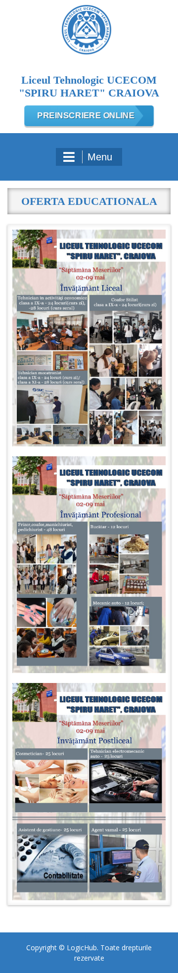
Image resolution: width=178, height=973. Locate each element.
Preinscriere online (85, 115)
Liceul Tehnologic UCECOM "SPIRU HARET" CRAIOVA (89, 86)
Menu (100, 156)
